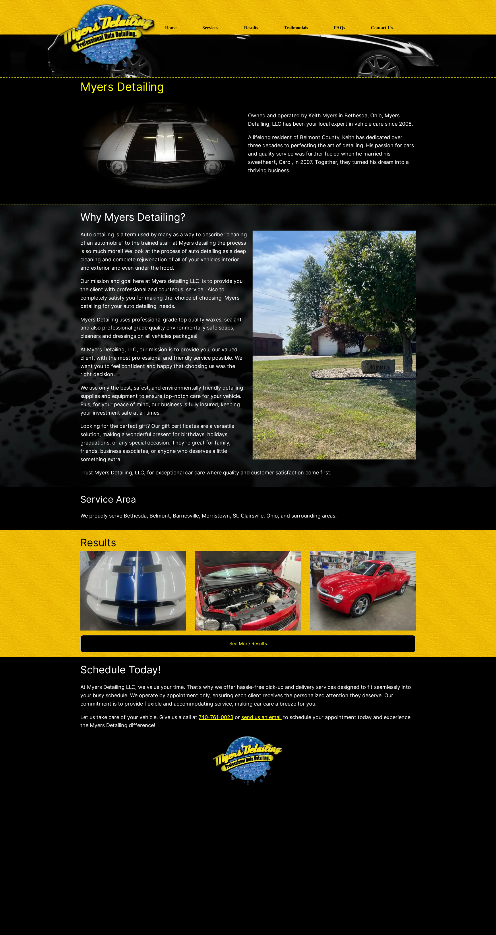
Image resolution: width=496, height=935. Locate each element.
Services (210, 27)
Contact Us (382, 27)
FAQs (339, 27)
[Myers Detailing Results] (133, 591)
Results (251, 27)
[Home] (111, 27)
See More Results (248, 643)
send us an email (261, 717)
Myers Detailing (122, 87)
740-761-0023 (216, 717)
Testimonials (296, 27)
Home (171, 27)
